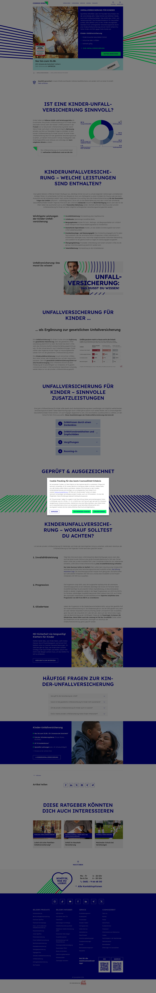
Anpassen (54, 511)
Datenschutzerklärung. (61, 492)
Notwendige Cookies (82, 511)
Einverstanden (99, 511)
